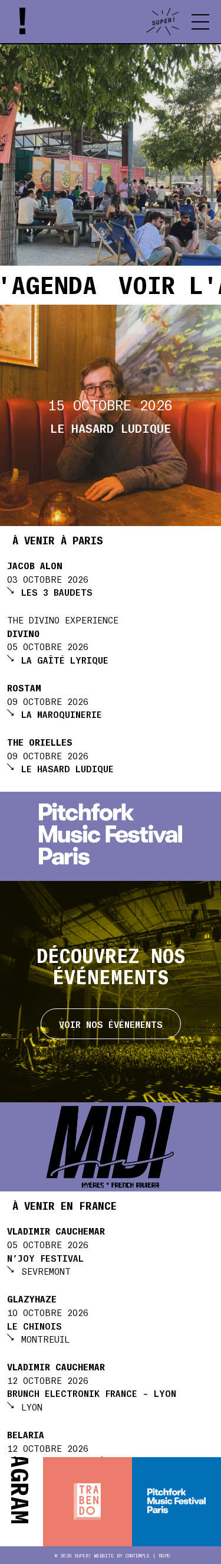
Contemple (138, 1555)
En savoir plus (110, 456)
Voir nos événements (111, 1024)
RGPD (164, 1555)
